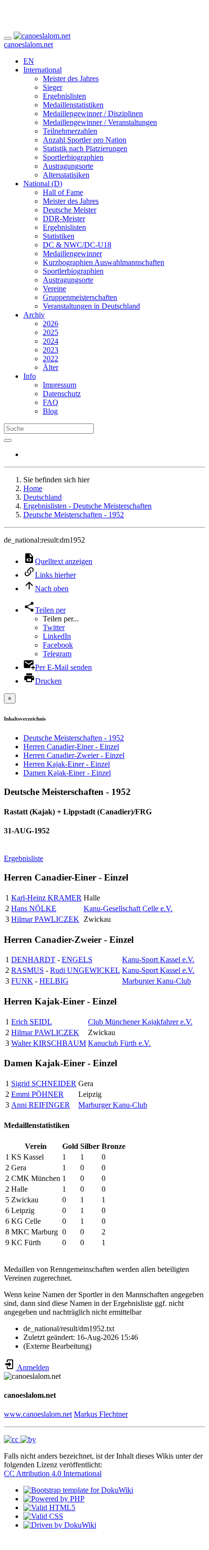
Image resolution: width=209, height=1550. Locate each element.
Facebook (58, 645)
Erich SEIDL (31, 1022)
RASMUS (27, 970)
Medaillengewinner (72, 253)
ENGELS (77, 959)
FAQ (50, 402)
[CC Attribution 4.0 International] (20, 1439)
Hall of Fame (63, 192)
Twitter (54, 627)
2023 (50, 350)
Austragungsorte (68, 166)
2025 (50, 332)
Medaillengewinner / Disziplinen (93, 113)
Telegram (57, 654)
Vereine (54, 288)
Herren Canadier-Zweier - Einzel (73, 755)
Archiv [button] (34, 315)
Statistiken (58, 236)
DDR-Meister (64, 218)
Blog (50, 411)
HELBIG (54, 981)
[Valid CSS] (43, 1516)
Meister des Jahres (71, 78)
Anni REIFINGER (40, 1105)
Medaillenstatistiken (73, 105)
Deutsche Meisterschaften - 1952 (73, 515)
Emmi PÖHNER (37, 1094)
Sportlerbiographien (73, 157)
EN (28, 61)
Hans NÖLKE (33, 908)
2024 (50, 341)
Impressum (59, 385)
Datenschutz (62, 393)
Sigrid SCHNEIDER (43, 1083)
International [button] (42, 70)
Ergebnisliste (23, 858)
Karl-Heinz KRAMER (46, 898)
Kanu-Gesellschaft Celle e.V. (128, 908)
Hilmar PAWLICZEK (45, 919)
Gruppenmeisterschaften (80, 297)
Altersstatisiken (66, 175)
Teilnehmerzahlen (70, 131)
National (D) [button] (42, 183)
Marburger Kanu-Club (156, 981)
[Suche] (8, 440)
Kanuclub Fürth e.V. (119, 1043)
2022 (50, 358)
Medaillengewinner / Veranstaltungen (100, 122)
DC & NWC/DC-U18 (77, 245)
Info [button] (29, 376)
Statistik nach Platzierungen (85, 148)
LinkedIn (57, 636)
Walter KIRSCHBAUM (48, 1043)
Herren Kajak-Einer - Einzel (66, 764)
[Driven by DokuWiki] (59, 1525)
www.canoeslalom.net (38, 1414)
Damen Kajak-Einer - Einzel (67, 773)
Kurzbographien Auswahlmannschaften (103, 262)
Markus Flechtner (101, 1414)
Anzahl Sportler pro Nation (84, 140)
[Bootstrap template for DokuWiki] (78, 1490)
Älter (50, 367)
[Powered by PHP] (54, 1499)
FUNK (22, 981)
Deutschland (42, 497)
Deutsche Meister (69, 210)
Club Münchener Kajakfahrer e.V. (140, 1022)
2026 (50, 323)
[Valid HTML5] (49, 1507)
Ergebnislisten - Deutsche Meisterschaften (87, 506)
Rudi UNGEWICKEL (85, 970)
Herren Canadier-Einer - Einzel (71, 746)
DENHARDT (33, 959)
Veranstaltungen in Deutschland (91, 306)
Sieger (52, 87)
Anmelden (32, 1367)
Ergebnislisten (64, 96)
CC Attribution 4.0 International (53, 1473)
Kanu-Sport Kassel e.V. (158, 959)
